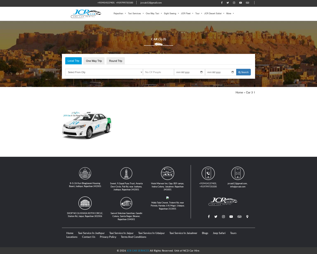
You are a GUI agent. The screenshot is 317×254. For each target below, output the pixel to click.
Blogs (205, 233)
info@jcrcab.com (238, 186)
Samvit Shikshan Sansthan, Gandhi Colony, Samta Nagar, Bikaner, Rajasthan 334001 (126, 216)
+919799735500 (124, 2)
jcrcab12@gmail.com (151, 2)
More (228, 13)
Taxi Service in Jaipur (121, 233)
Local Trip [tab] (73, 61)
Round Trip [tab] (115, 61)
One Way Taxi (152, 13)
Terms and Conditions (133, 237)
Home (69, 233)
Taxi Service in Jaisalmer (183, 233)
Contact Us (88, 237)
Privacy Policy (108, 237)
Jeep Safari (219, 233)
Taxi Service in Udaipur (151, 233)
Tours (233, 233)
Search (245, 72)
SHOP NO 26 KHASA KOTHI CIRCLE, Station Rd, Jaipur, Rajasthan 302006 (85, 215)
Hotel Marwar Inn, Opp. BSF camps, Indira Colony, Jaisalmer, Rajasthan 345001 (167, 186)
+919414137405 (106, 2)
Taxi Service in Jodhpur (91, 233)
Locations (71, 237)
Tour (197, 13)
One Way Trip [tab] (94, 61)
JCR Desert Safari (213, 13)
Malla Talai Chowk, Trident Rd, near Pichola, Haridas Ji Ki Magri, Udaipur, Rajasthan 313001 (168, 205)
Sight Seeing (170, 13)
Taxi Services (134, 13)
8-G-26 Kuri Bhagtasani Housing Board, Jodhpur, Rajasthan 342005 (85, 185)
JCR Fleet (186, 13)
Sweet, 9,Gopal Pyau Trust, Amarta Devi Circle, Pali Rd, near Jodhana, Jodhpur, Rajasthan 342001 (126, 186)
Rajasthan (118, 13)
